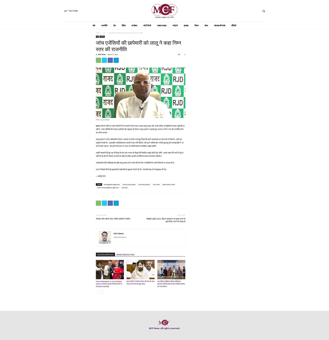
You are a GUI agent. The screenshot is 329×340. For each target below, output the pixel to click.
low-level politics (144, 184)
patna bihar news (169, 184)
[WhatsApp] (98, 60)
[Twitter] (253, 11)
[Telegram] (116, 60)
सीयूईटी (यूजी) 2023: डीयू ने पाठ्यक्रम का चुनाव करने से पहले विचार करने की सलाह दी (165, 220)
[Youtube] (258, 11)
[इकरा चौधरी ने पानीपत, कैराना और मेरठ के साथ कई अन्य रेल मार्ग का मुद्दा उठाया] (141, 269)
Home (98, 33)
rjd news (125, 188)
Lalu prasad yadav (129, 184)
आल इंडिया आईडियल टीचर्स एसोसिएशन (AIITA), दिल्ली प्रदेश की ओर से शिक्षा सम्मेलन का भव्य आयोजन (171, 283)
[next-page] (101, 291)
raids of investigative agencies (108, 188)
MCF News (102, 54)
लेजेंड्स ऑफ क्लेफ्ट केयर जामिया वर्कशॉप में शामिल (113, 219)
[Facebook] (244, 11)
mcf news (156, 184)
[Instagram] (248, 11)
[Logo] (164, 10)
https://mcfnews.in (120, 237)
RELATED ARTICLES (105, 255)
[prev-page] (97, 291)
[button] (264, 11)
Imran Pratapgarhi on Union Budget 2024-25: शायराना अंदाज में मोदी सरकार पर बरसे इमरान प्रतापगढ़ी (109, 283)
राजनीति (102, 37)
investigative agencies (112, 184)
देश (104, 33)
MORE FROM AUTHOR (125, 255)
